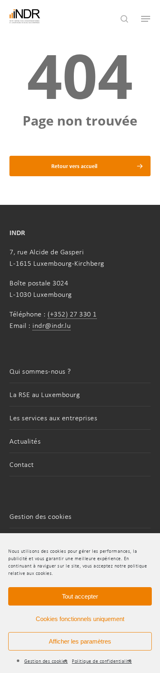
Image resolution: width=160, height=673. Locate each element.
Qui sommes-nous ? (40, 371)
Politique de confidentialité (102, 661)
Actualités (25, 441)
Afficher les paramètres (80, 641)
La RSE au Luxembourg (44, 394)
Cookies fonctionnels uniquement (80, 618)
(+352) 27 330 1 (72, 314)
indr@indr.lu (51, 325)
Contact (21, 464)
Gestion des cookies (46, 661)
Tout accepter (80, 596)
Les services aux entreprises (53, 417)
